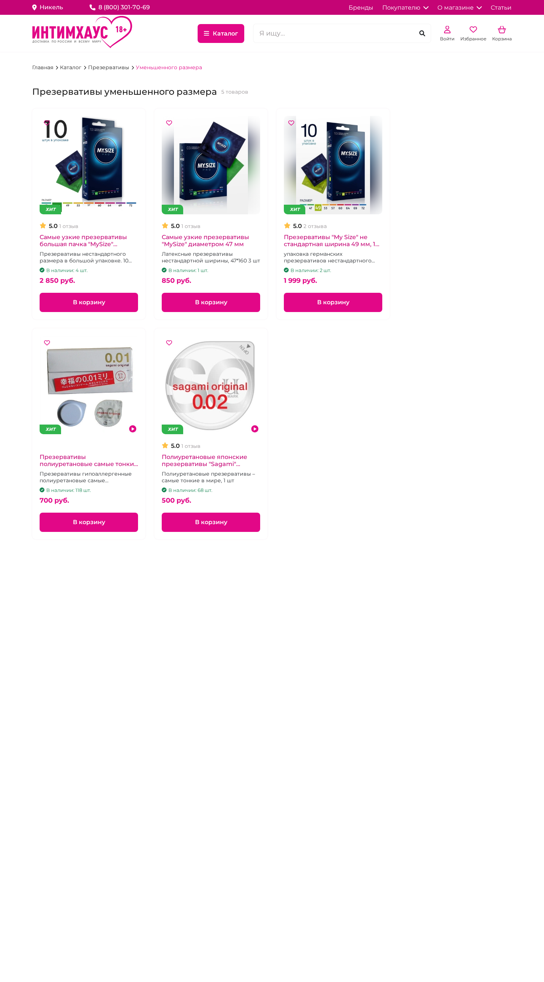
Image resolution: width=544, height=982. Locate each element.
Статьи (501, 7)
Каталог (225, 33)
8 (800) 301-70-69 (124, 7)
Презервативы (109, 67)
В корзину (89, 302)
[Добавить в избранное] (47, 123)
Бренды (361, 7)
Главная (43, 67)
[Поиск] (422, 33)
